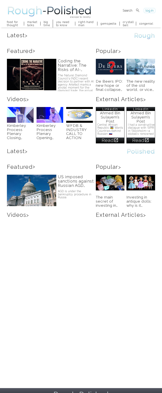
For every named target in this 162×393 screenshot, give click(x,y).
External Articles (121, 99)
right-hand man (86, 23)
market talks (32, 23)
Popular (108, 51)
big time (47, 23)
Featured (21, 51)
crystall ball (128, 23)
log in (150, 10)
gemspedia (108, 23)
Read (110, 140)
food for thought (12, 23)
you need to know (63, 23)
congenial (146, 23)
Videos (18, 99)
